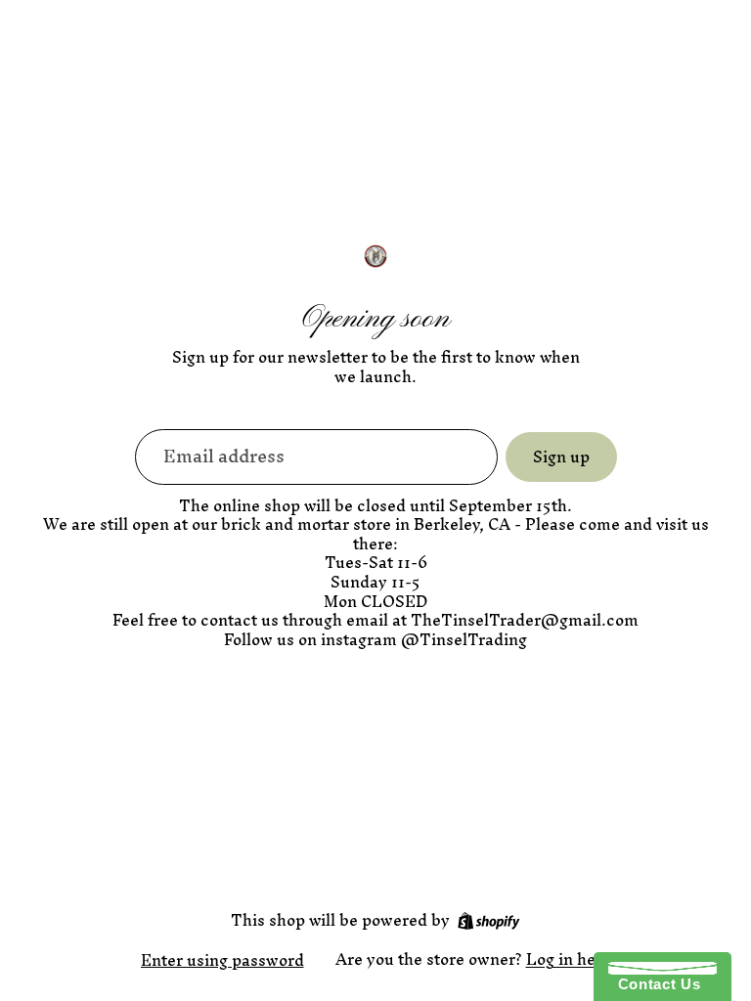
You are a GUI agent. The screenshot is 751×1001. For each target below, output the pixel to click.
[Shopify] (488, 921)
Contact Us (654, 984)
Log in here (568, 959)
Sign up (561, 456)
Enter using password (222, 960)
